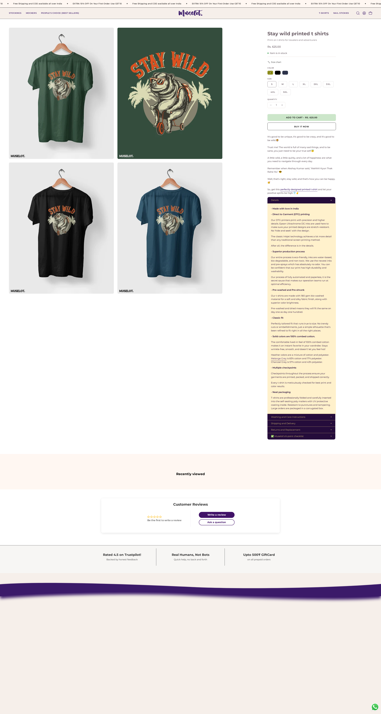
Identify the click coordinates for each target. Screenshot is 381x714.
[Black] (278, 73)
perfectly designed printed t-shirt (298, 189)
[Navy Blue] (285, 73)
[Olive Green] (270, 73)
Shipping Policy (170, 610)
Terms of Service (170, 631)
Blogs (163, 646)
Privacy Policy (169, 625)
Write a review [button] (216, 514)
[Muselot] (190, 13)
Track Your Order (170, 615)
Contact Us (167, 600)
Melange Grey (278, 358)
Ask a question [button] (216, 522)
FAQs (163, 641)
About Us (166, 605)
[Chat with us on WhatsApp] (375, 710)
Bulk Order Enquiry (172, 636)
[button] (324, 13)
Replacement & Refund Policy (179, 620)
